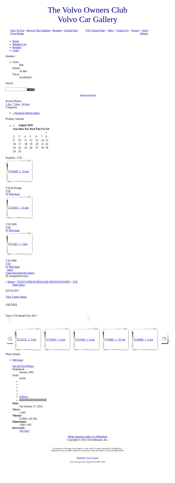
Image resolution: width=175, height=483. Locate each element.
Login (15, 50)
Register (57, 30)
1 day (9, 104)
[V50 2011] (9, 323)
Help (110, 30)
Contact (95, 458)
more (10, 269)
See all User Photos (22, 366)
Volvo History (144, 32)
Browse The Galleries (38, 30)
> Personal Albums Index (26, 113)
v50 (21, 430)
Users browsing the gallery (20, 272)
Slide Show (18, 284)
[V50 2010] (88, 323)
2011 (26, 430)
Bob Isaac (14, 194)
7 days (16, 104)
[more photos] (9, 343)
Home (15, 41)
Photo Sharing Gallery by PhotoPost (87, 436)
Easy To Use (17, 30)
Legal (89, 458)
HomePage (81, 458)
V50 (8, 191)
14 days (25, 104)
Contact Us (122, 30)
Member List (19, 44)
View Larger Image (16, 296)
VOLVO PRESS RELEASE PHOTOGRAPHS (43, 281)
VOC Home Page (95, 30)
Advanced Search (88, 95)
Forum (135, 30)
